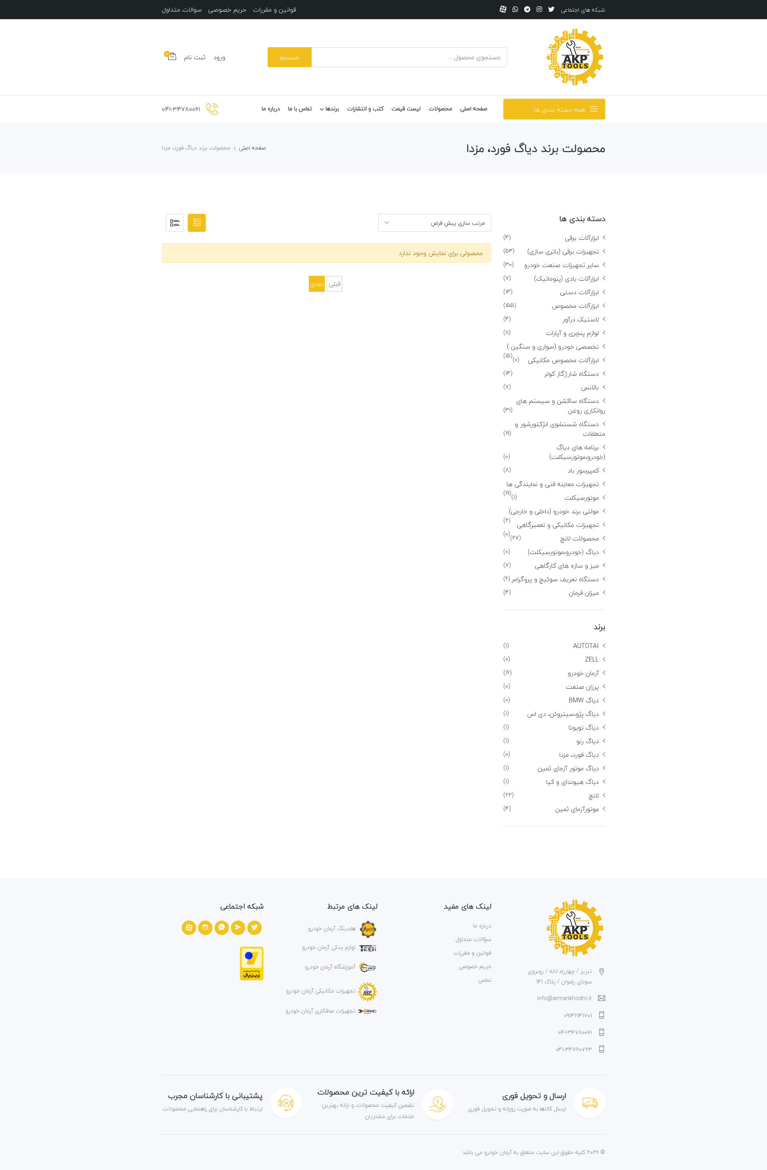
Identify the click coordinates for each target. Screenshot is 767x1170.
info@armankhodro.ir (564, 998)
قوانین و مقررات (274, 9)
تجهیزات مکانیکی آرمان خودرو (321, 991)
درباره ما (271, 109)
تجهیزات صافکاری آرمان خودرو (321, 1011)
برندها (332, 109)
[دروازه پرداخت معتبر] (252, 962)
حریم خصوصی (227, 9)
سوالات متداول (182, 9)
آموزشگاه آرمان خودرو (330, 967)
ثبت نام (194, 57)
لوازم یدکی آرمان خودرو (329, 947)
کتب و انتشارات (365, 109)
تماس (484, 980)
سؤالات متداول (473, 939)
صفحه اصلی (473, 109)
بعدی (317, 283)
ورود (219, 57)
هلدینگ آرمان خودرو (332, 928)
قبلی (334, 283)
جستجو (290, 57)
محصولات (440, 109)
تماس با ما (300, 109)
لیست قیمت (406, 109)
